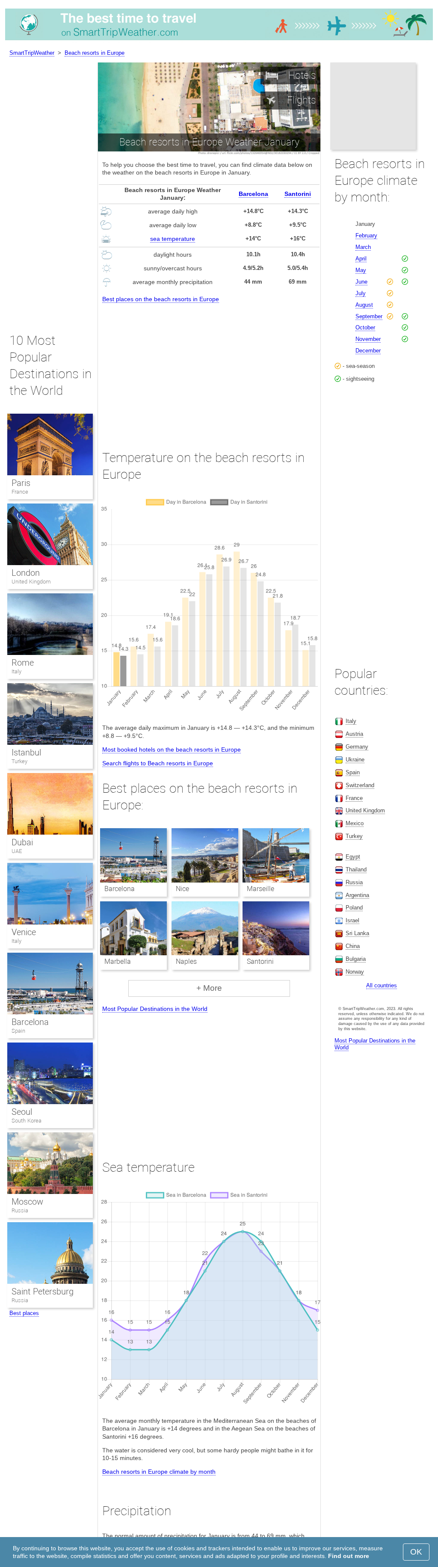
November (368, 339)
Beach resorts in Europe (94, 53)
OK (416, 1551)
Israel (352, 920)
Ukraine (355, 759)
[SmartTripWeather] (219, 40)
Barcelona (253, 193)
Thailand (356, 869)
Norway (355, 972)
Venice (24, 932)
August (364, 305)
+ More (209, 987)
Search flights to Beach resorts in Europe (157, 763)
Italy (16, 671)
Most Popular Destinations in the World (154, 1008)
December (368, 350)
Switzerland (360, 785)
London (26, 573)
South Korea (26, 1120)
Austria (354, 734)
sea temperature (172, 238)
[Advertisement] (209, 369)
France (20, 492)
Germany (357, 747)
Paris (21, 483)
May (360, 270)
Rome (23, 663)
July (360, 293)
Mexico (355, 823)
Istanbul (26, 752)
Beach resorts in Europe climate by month (159, 1471)
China (353, 946)
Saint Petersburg (43, 1291)
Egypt (353, 856)
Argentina (357, 895)
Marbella (117, 961)
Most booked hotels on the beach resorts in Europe (171, 749)
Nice (182, 889)
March (363, 247)
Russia (20, 1210)
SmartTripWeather (31, 53)
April (361, 258)
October (365, 327)
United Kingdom (31, 581)
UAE (17, 851)
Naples (186, 961)
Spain (18, 1031)
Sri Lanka (357, 933)
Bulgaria (356, 959)
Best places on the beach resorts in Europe (160, 299)
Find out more (348, 1555)
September (368, 316)
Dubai (22, 842)
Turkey (19, 761)
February (366, 235)
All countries (381, 985)
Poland (354, 907)
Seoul (22, 1112)
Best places (24, 1313)
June (361, 281)
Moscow (27, 1202)
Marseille (260, 889)
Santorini (297, 193)
